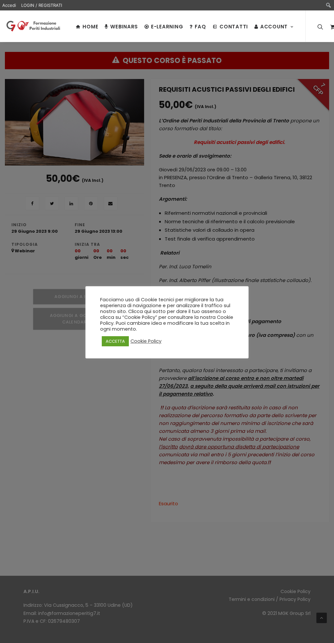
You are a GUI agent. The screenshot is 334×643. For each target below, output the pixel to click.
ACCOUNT (274, 26)
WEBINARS (124, 26)
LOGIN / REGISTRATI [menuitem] (41, 5)
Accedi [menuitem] (9, 5)
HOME (90, 26)
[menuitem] (329, 5)
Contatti (234, 26)
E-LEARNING (167, 26)
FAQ (200, 26)
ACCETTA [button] (115, 341)
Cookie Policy (145, 341)
